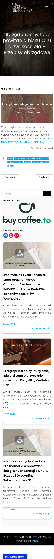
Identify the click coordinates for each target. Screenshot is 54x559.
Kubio (35, 540)
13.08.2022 (7, 89)
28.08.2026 (9, 509)
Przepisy (28, 162)
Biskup (9, 158)
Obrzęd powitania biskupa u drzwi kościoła (32, 158)
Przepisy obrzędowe (40, 162)
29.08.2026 (9, 324)
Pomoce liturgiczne (14, 162)
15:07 (17, 89)
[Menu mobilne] (46, 7)
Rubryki (10, 166)
